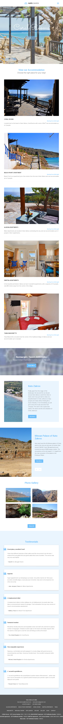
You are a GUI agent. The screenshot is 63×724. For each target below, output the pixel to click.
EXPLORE (36, 710)
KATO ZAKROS (29, 710)
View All (31, 526)
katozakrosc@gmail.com (39, 702)
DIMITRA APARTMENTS (47, 707)
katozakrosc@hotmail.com (24, 702)
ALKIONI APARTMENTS (11, 707)
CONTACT (53, 710)
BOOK (48, 710)
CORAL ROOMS (36, 707)
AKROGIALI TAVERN (19, 710)
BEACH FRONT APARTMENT (25, 707)
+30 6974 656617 (26, 704)
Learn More (31, 38)
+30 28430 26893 (36, 704)
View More (31, 365)
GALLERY (42, 710)
